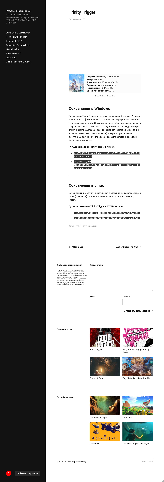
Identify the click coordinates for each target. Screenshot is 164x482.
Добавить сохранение (27, 473)
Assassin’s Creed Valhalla (18, 45)
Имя (92, 297)
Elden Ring (11, 57)
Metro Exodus (12, 49)
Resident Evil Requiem (16, 37)
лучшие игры (90, 226)
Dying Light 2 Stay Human (18, 32)
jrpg (72, 226)
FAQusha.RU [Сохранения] (18, 11)
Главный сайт (147, 462)
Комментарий (96, 265)
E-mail (126, 297)
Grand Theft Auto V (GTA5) (18, 61)
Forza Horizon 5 (13, 53)
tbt (79, 226)
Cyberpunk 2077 (14, 41)
